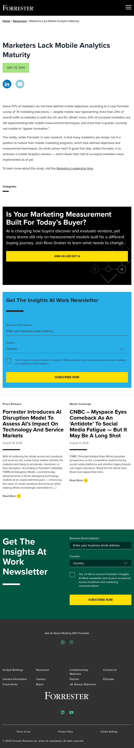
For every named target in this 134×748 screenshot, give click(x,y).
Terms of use (24, 732)
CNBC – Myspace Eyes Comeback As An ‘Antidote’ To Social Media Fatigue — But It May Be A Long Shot (98, 424)
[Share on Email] (20, 84)
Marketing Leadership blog (75, 168)
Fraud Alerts (10, 684)
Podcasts (108, 679)
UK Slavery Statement (83, 684)
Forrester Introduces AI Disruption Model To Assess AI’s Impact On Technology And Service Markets (33, 424)
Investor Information (15, 679)
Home (6, 21)
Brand (39, 684)
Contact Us (110, 670)
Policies (74, 679)
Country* (11, 343)
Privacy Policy (65, 732)
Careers (41, 679)
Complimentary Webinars (79, 672)
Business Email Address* (19, 325)
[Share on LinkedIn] (7, 84)
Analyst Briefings (13, 670)
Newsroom (20, 21)
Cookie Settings (109, 732)
